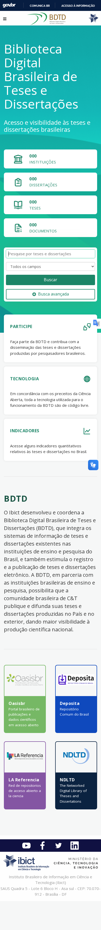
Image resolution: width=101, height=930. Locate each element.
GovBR (9, 5)
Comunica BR (40, 5)
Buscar (50, 280)
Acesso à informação (78, 5)
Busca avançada (53, 294)
